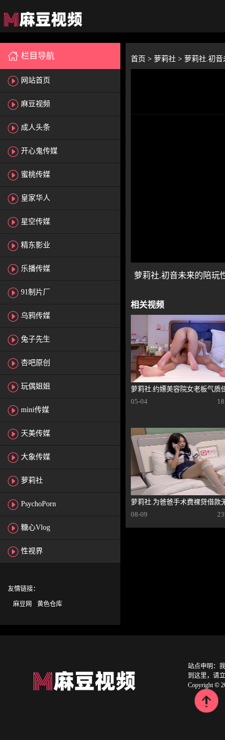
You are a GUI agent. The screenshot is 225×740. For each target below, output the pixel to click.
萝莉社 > (169, 59)
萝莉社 (32, 480)
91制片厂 (35, 292)
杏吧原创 (35, 363)
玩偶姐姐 (35, 386)
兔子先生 (35, 339)
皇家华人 (35, 198)
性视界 (32, 551)
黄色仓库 (49, 604)
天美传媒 (35, 433)
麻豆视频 (35, 104)
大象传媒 (35, 457)
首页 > (142, 59)
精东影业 (35, 245)
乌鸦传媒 (35, 316)
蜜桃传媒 (35, 174)
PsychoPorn (38, 504)
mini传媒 (35, 410)
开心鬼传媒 (39, 151)
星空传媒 (35, 221)
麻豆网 (22, 604)
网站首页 (35, 80)
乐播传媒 (35, 268)
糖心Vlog (35, 527)
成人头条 (35, 127)
